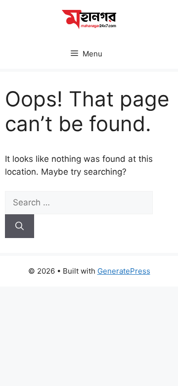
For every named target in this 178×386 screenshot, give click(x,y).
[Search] (19, 226)
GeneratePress (123, 271)
